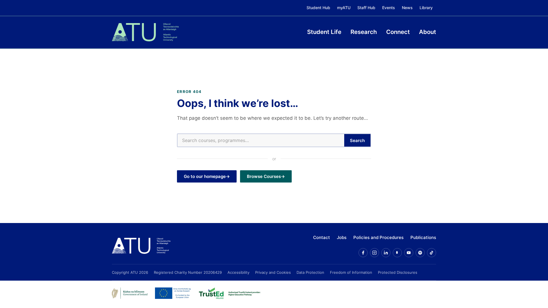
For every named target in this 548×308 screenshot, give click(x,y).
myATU (343, 7)
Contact (321, 237)
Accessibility (238, 272)
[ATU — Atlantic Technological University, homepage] (145, 32)
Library (426, 7)
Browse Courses (264, 176)
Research (363, 31)
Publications (423, 237)
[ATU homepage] (141, 246)
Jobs (341, 237)
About (427, 31)
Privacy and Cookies (273, 272)
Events (388, 7)
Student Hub (318, 7)
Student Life (324, 31)
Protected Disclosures (397, 272)
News (407, 7)
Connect (398, 31)
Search (357, 140)
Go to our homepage (205, 176)
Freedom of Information (351, 272)
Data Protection (310, 272)
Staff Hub (366, 7)
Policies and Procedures (378, 237)
